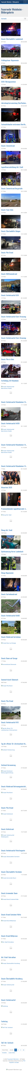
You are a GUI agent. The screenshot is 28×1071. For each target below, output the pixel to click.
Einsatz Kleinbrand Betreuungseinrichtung (14, 786)
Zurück (11, 1050)
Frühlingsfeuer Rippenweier (10, 60)
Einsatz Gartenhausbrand (9, 594)
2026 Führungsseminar (8, 81)
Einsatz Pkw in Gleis (7, 359)
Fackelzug (4, 1021)
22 (23, 1050)
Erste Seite (5, 1050)
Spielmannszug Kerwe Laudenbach (12, 551)
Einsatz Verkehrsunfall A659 (10, 423)
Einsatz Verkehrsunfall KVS (10, 722)
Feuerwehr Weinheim (13, 1059)
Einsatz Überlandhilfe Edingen (10, 231)
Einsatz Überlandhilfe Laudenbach (12, 39)
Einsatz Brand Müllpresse (9, 936)
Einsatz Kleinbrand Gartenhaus (11, 637)
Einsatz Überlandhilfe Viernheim (11, 872)
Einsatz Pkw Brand (7, 252)
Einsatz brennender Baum (9, 893)
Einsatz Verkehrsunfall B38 (10, 295)
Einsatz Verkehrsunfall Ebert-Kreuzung (13, 316)
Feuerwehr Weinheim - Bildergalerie (10, 2)
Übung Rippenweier (7, 573)
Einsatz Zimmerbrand (8, 145)
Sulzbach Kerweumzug (8, 765)
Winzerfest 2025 (6, 487)
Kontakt (17, 1062)
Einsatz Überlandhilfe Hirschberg (11, 978)
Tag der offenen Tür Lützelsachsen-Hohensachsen (14, 743)
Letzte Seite (12, 1053)
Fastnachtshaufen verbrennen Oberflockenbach (14, 124)
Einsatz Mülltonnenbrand (9, 274)
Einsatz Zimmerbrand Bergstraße (11, 188)
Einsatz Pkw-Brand (7, 807)
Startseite (3, 19)
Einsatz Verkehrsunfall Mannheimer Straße (14, 402)
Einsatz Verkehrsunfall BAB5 (10, 615)
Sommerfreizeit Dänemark (9, 679)
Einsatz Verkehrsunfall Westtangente (13, 850)
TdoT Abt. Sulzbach (7, 1042)
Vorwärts (4, 1053)
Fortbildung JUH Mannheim (10, 380)
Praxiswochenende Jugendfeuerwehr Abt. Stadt (14, 508)
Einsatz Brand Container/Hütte (11, 914)
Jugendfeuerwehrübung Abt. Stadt (12, 167)
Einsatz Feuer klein (7, 210)
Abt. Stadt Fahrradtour (8, 957)
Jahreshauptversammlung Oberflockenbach (14, 103)
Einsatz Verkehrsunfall (8, 1000)
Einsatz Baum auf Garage (9, 658)
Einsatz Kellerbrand (7, 829)
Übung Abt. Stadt (6, 530)
